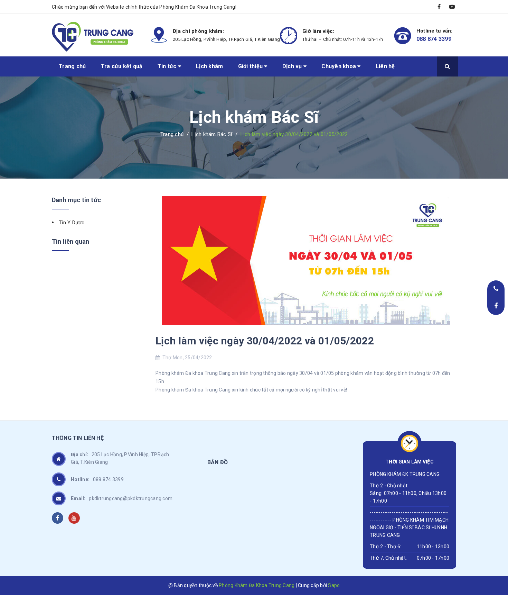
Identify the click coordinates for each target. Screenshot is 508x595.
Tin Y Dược (72, 222)
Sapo (334, 585)
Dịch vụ (292, 66)
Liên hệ (385, 66)
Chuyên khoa (339, 66)
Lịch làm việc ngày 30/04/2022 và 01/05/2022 (265, 341)
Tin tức (168, 66)
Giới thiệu (251, 66)
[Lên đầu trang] (494, 544)
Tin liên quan (70, 241)
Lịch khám (209, 66)
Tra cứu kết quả (122, 66)
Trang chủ (72, 66)
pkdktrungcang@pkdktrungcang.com (121, 498)
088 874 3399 (433, 39)
